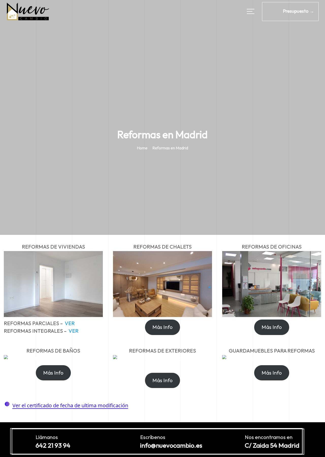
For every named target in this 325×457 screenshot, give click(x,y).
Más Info (162, 327)
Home (142, 147)
